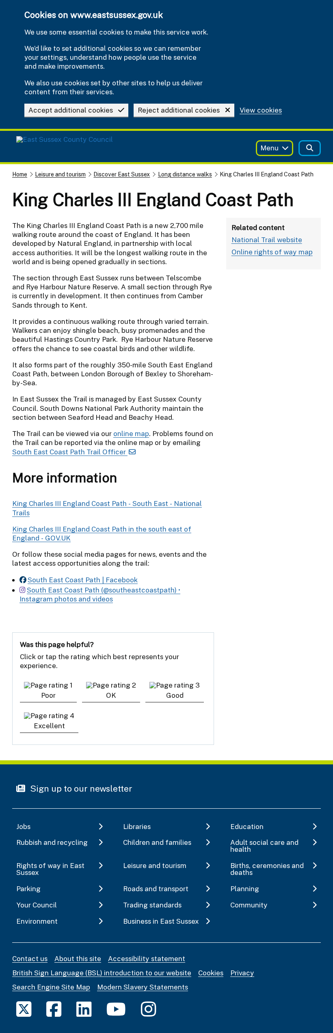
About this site (77, 958)
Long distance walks (185, 174)
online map (131, 433)
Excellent (49, 725)
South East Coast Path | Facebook (83, 579)
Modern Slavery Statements (142, 987)
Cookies (210, 972)
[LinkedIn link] (83, 1009)
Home (19, 174)
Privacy (242, 972)
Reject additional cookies (179, 110)
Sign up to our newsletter (80, 788)
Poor (48, 695)
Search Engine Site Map (51, 987)
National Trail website (266, 239)
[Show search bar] (309, 148)
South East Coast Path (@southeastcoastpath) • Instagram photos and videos (99, 594)
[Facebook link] (53, 1009)
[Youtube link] (116, 1009)
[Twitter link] (23, 1009)
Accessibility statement (146, 958)
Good (175, 695)
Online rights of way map (272, 251)
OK (111, 695)
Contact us (30, 958)
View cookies (261, 110)
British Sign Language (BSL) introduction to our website (101, 972)
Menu (269, 147)
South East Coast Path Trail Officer (70, 451)
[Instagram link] (148, 1009)
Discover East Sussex (121, 174)
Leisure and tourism (60, 174)
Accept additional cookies (70, 110)
